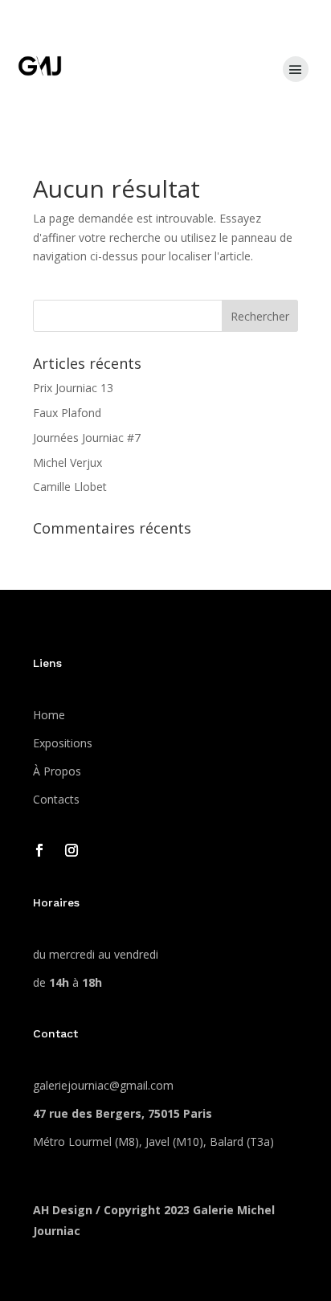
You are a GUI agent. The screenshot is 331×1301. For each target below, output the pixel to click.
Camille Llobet (70, 486)
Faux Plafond (67, 412)
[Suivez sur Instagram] (71, 850)
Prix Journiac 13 (73, 387)
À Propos (57, 771)
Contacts (56, 799)
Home (49, 714)
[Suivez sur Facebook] (39, 850)
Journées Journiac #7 (87, 437)
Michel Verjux (67, 462)
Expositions (62, 743)
